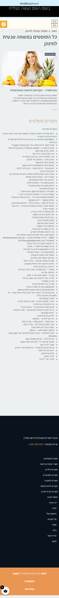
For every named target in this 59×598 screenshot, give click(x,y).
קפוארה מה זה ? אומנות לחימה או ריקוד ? (36, 194)
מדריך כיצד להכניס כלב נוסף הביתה (38, 278)
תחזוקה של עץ (47, 272)
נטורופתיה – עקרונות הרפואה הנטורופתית (33, 90)
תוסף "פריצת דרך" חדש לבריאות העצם (37, 342)
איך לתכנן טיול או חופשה (43, 214)
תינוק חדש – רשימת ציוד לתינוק (40, 159)
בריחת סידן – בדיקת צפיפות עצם (40, 339)
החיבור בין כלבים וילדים (43, 266)
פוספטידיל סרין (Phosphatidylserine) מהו (36, 240)
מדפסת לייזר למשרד (45, 226)
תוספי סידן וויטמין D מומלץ (42, 255)
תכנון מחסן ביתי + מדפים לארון (40, 183)
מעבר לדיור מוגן (47, 344)
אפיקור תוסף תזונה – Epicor (42, 330)
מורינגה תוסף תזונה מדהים (42, 258)
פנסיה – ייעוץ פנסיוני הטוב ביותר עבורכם (36, 269)
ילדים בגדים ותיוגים (45, 316)
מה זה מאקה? (48, 281)
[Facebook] (6, 13)
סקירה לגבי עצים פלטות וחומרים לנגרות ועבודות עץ (31, 174)
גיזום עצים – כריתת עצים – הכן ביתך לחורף (35, 168)
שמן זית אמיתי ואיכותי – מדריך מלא (39, 261)
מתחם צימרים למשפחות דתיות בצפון (38, 165)
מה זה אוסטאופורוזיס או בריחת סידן (38, 249)
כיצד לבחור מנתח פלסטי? (43, 217)
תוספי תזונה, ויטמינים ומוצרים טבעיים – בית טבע (33, 206)
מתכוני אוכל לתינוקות (45, 162)
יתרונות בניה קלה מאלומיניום (41, 180)
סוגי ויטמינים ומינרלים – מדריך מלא (38, 324)
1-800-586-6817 (36, 444)
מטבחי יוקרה (48, 209)
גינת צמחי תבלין (47, 171)
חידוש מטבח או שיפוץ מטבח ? (41, 185)
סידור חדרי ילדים (47, 359)
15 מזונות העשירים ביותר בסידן (40, 243)
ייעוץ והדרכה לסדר (46, 350)
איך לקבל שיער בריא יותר (43, 154)
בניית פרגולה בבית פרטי (43, 304)
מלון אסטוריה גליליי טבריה (42, 211)
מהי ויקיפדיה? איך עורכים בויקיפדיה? (38, 156)
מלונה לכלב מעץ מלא (44, 151)
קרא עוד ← (53, 109)
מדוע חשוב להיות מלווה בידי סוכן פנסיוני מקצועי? (32, 145)
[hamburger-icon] (54, 21)
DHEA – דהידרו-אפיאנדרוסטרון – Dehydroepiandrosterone (28, 237)
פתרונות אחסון (47, 353)
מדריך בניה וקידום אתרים (43, 284)
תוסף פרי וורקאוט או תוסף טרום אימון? (37, 191)
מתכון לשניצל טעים (45, 220)
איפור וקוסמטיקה (46, 298)
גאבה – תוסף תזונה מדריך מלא (40, 275)
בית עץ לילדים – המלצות (43, 318)
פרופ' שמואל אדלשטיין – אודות (41, 246)
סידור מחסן (49, 356)
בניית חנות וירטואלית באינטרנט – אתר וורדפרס (33, 310)
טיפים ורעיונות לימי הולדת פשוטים (39, 264)
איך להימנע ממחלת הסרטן (42, 232)
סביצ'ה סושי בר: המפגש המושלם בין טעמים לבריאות (31, 148)
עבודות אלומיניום (46, 188)
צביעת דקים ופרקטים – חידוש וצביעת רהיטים (34, 347)
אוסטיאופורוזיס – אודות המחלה (40, 252)
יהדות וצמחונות (47, 313)
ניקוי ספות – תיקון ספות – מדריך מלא (38, 321)
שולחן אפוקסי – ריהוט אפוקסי (41, 200)
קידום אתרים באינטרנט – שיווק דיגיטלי (37, 307)
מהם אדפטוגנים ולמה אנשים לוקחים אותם (36, 290)
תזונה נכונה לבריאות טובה (42, 327)
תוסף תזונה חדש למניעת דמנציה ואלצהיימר (35, 235)
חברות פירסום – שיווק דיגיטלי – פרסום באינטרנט (32, 203)
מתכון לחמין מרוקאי (45, 223)
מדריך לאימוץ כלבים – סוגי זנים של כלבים (36, 301)
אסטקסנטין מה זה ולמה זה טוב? (40, 287)
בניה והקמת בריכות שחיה (43, 229)
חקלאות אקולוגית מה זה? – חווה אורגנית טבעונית (33, 197)
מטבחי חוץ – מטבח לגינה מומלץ (40, 177)
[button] (3, 24)
